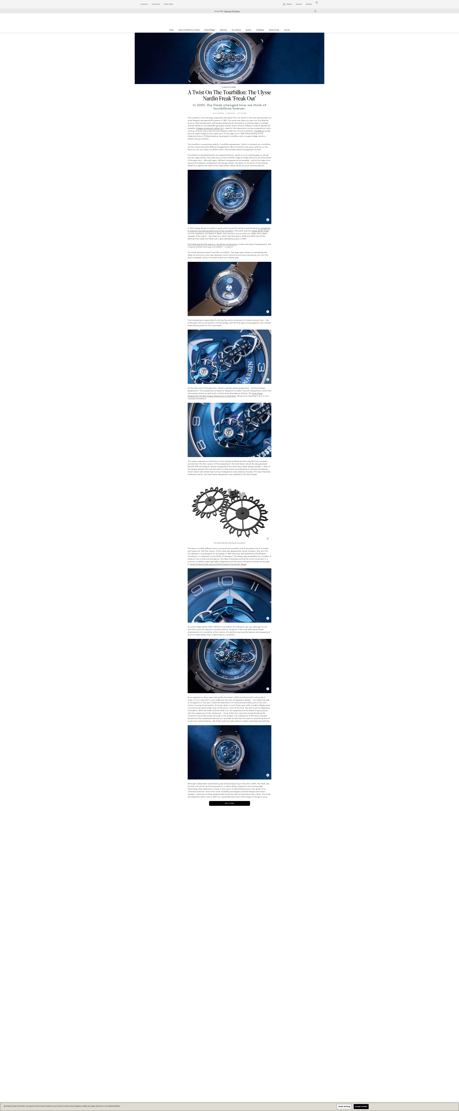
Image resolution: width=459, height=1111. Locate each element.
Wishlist (309, 4)
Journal (287, 30)
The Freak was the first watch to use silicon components (212, 244)
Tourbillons (259, 131)
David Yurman (274, 30)
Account (299, 4)
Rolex (171, 30)
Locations (144, 4)
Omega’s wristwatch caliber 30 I (210, 128)
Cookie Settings (344, 1106)
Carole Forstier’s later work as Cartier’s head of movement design (218, 564)
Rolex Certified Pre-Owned (189, 30)
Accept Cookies (361, 1106)
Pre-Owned (236, 30)
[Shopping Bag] (317, 4)
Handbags (260, 30)
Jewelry (248, 30)
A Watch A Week (229, 87)
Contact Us (156, 4)
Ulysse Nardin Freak (260, 231)
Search (289, 4)
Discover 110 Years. (232, 11)
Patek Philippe (209, 30)
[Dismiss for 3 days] (314, 10)
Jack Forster (218, 113)
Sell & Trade (168, 4)
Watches (223, 30)
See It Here (229, 803)
